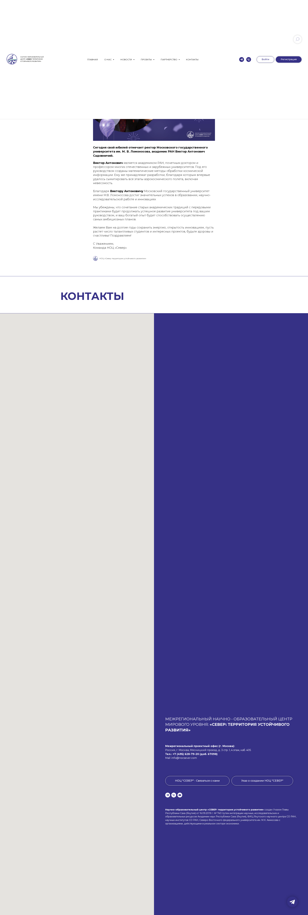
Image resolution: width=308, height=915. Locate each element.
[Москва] (248, 59)
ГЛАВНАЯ (92, 59)
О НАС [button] (108, 59)
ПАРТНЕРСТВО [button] (169, 59)
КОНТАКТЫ (192, 59)
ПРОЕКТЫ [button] (146, 59)
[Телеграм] (241, 59)
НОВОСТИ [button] (126, 59)
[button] (289, 59)
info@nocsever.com (184, 757)
